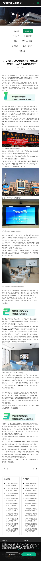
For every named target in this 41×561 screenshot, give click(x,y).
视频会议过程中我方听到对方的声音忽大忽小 (12, 530)
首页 (6, 22)
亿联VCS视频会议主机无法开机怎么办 (12, 484)
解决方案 (4, 540)
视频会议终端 (7, 329)
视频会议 (13, 22)
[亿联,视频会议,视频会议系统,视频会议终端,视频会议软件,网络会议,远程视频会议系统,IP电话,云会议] (12, 3)
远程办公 (16, 324)
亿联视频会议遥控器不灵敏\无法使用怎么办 (12, 489)
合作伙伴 (25, 540)
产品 (14, 540)
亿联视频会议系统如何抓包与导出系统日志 (12, 510)
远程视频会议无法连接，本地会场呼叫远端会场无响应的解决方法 (12, 505)
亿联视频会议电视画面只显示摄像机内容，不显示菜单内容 (12, 525)
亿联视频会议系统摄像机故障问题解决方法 (12, 495)
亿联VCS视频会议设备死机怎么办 (12, 520)
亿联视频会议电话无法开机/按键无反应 (12, 515)
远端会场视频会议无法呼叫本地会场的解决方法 (12, 500)
